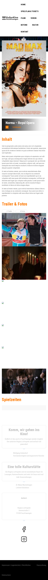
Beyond (24, 25)
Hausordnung (41, 565)
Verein (33, 18)
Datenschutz (6, 575)
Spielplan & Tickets (30, 11)
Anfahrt (24, 498)
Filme (23, 18)
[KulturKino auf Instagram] (24, 539)
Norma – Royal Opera (20, 123)
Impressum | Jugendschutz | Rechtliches (16, 565)
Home (23, 4)
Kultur (35, 25)
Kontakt (24, 32)
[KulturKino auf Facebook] (24, 529)
